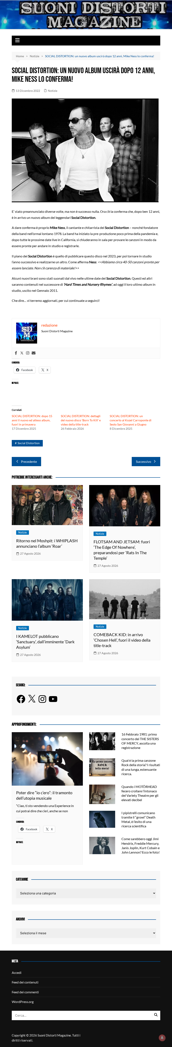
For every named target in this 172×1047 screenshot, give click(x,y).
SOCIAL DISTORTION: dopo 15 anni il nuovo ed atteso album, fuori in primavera (32, 420)
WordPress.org (23, 1002)
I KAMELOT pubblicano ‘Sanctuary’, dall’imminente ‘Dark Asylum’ (45, 642)
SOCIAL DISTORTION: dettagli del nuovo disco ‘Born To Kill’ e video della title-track (81, 420)
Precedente (29, 461)
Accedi (16, 972)
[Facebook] (16, 353)
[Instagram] (28, 353)
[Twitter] (22, 353)
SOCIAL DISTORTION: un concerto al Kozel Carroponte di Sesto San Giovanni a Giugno (130, 420)
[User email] (33, 353)
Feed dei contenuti (25, 982)
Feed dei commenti (25, 992)
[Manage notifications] (162, 1037)
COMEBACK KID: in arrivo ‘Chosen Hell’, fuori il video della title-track (122, 640)
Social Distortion (29, 443)
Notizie (52, 90)
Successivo (143, 461)
